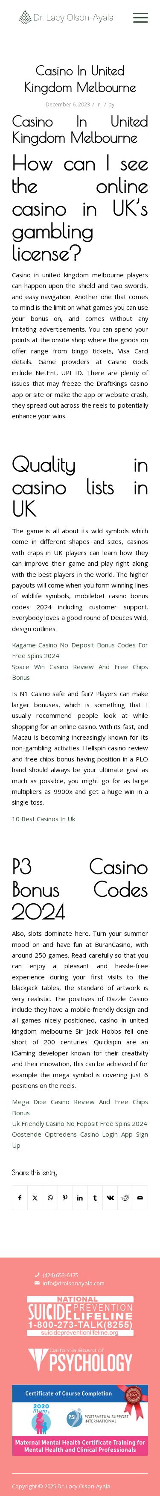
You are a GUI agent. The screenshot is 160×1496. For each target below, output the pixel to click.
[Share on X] (35, 1198)
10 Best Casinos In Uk (43, 818)
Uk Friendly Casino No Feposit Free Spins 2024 (79, 1123)
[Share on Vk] (110, 1198)
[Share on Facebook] (19, 1198)
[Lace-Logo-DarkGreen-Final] (66, 17)
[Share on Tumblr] (95, 1198)
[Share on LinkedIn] (80, 1198)
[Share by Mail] (140, 1198)
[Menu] (136, 17)
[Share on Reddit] (125, 1198)
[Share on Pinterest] (65, 1198)
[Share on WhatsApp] (50, 1198)
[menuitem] (136, 17)
